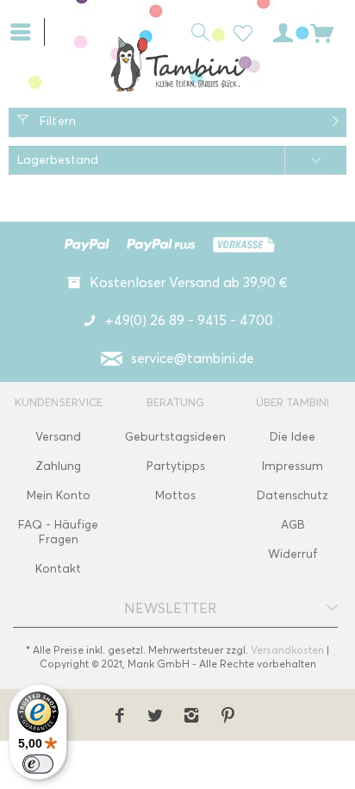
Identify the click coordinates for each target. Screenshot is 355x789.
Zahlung (58, 466)
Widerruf (293, 554)
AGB (293, 524)
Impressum (292, 466)
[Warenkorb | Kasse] (322, 31)
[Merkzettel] (238, 31)
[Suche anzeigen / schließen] (195, 31)
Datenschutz (292, 495)
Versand (58, 436)
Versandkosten (287, 649)
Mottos (175, 495)
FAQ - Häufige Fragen (58, 532)
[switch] (37, 764)
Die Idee (292, 436)
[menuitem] (27, 30)
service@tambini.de (192, 358)
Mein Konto (58, 495)
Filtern (55, 121)
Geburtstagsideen (175, 436)
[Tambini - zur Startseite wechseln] (177, 63)
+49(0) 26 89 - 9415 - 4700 (189, 320)
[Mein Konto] (280, 31)
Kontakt (58, 568)
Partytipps (175, 466)
